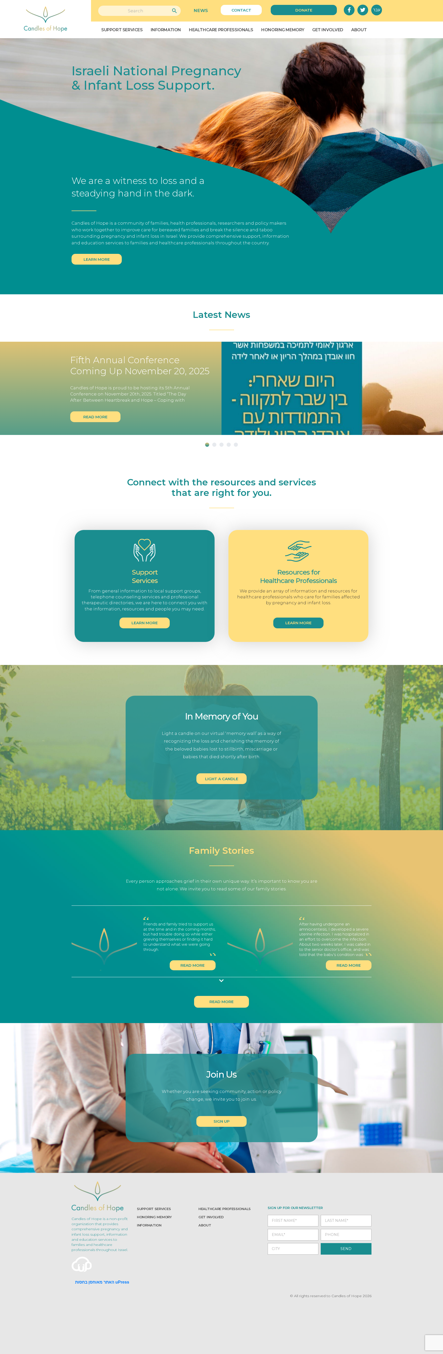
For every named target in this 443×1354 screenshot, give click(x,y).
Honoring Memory (282, 29)
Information (166, 29)
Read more (95, 416)
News (201, 10)
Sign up (222, 1121)
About (359, 29)
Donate (303, 10)
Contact (241, 10)
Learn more (97, 259)
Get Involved (327, 29)
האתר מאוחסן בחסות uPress (102, 1282)
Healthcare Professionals (221, 29)
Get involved (211, 1217)
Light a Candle (221, 778)
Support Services (122, 29)
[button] (207, 445)
